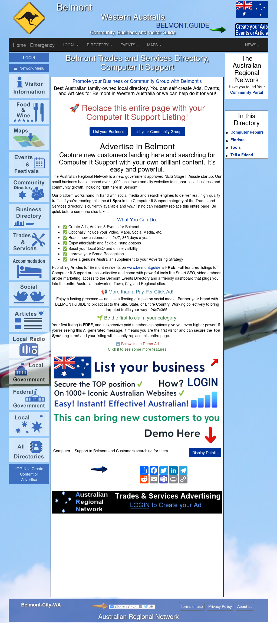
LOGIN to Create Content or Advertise (29, 474)
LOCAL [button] (69, 44)
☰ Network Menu (29, 68)
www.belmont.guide (143, 267)
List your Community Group (158, 131)
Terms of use (192, 606)
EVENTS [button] (128, 44)
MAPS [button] (153, 44)
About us (244, 606)
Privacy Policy (220, 606)
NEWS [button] (251, 44)
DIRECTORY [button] (98, 44)
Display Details (204, 452)
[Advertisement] (137, 557)
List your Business (108, 131)
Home (19, 44)
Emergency (42, 44)
